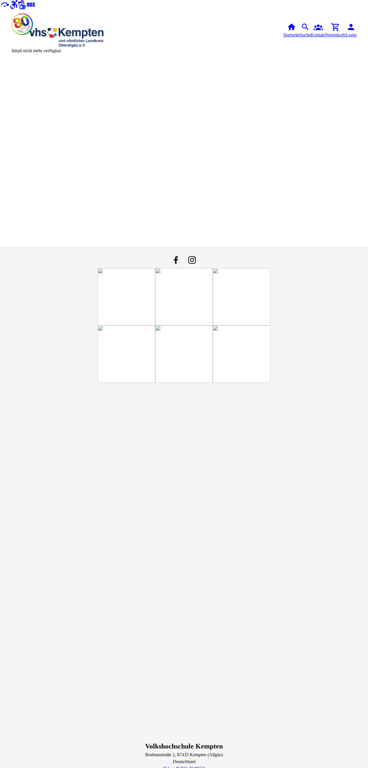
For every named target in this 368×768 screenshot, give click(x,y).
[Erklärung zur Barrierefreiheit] (13, 4)
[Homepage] (57, 30)
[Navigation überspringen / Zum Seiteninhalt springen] (4, 4)
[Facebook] (176, 260)
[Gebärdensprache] (26, 4)
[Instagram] (192, 260)
